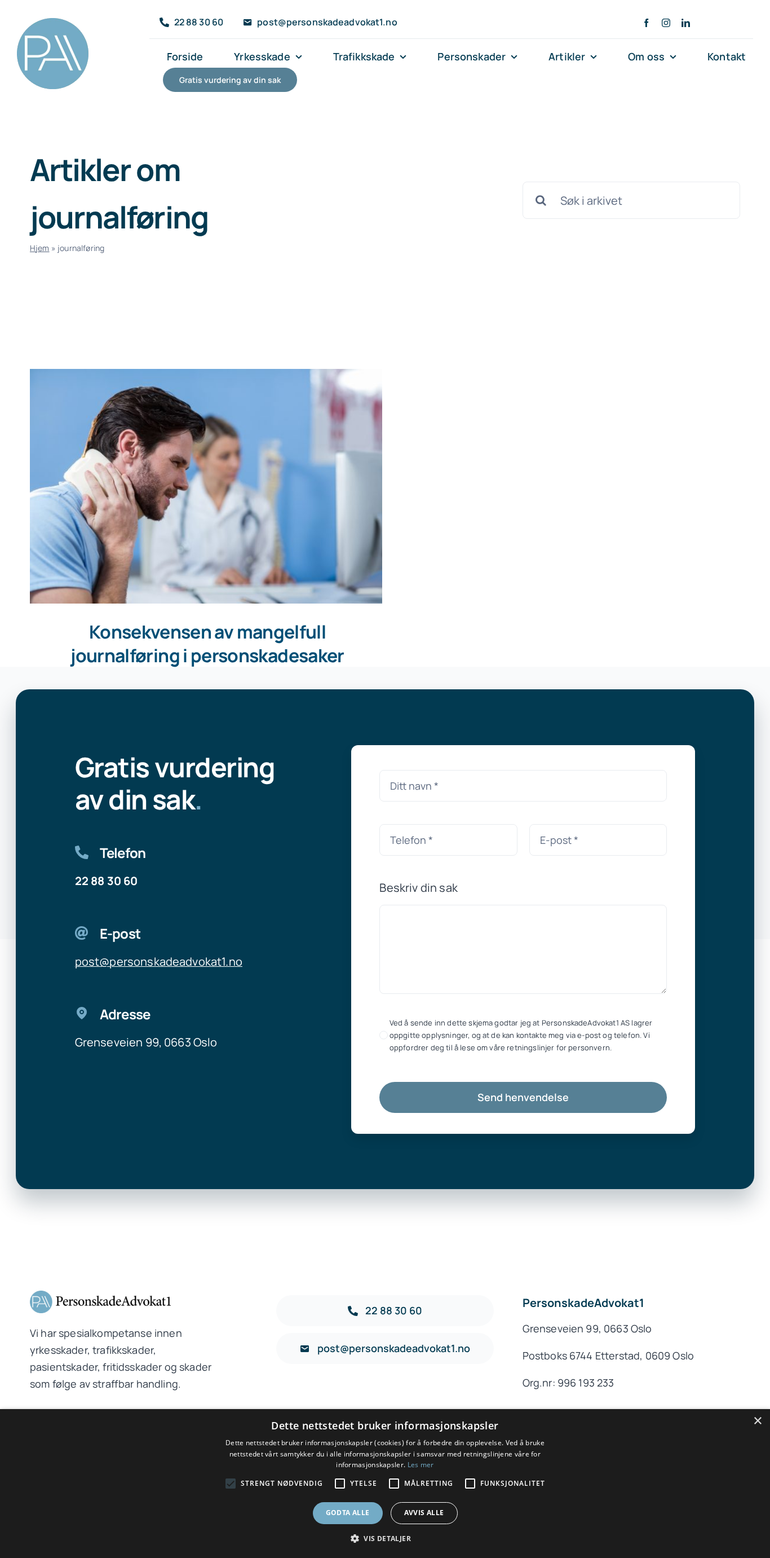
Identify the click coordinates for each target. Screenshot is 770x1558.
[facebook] (646, 23)
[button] (385, 1538)
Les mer (421, 1464)
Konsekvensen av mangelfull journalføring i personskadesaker (207, 643)
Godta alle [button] (348, 1512)
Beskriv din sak (418, 887)
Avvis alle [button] (424, 1512)
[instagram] (666, 23)
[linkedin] (686, 23)
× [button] (757, 1421)
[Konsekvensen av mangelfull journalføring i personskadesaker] (206, 486)
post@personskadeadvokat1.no (158, 961)
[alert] (385, 1483)
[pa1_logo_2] (53, 23)
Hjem (40, 248)
